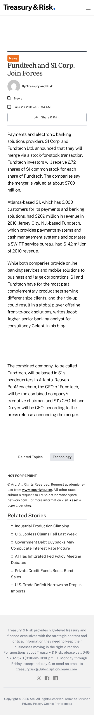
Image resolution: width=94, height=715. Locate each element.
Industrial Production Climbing (42, 526)
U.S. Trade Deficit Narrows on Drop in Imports (46, 587)
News (13, 58)
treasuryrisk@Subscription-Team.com (46, 669)
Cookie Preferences (58, 703)
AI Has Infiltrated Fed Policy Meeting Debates (46, 559)
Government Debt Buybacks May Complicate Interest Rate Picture (42, 545)
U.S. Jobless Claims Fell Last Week (46, 534)
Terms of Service (76, 699)
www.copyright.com (37, 489)
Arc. (32, 699)
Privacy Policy (32, 703)
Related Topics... (32, 457)
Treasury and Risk (39, 86)
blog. (61, 325)
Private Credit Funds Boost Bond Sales (42, 573)
